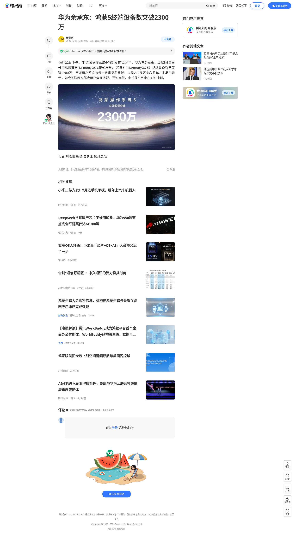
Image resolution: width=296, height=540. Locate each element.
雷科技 (61, 260)
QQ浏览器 (152, 514)
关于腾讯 (63, 514)
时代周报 (63, 205)
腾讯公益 (142, 514)
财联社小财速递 (78, 315)
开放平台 (110, 514)
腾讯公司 (112, 528)
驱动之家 (63, 232)
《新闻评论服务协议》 (104, 410)
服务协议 (89, 514)
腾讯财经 (63, 398)
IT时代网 (63, 370)
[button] (228, 30)
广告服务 (121, 514)
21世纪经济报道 (66, 288)
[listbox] (116, 290)
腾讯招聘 (131, 514)
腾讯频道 (163, 514)
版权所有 (121, 528)
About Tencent (76, 514)
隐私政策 (100, 514)
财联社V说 (70, 343)
